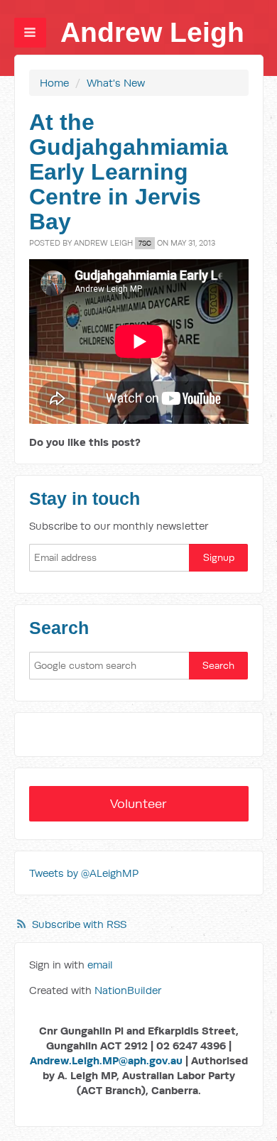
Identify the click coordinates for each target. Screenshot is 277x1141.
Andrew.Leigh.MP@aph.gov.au (106, 1060)
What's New (116, 82)
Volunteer (138, 803)
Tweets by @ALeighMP (83, 873)
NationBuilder (127, 990)
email (100, 964)
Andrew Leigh (152, 32)
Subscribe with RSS (79, 924)
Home (54, 82)
